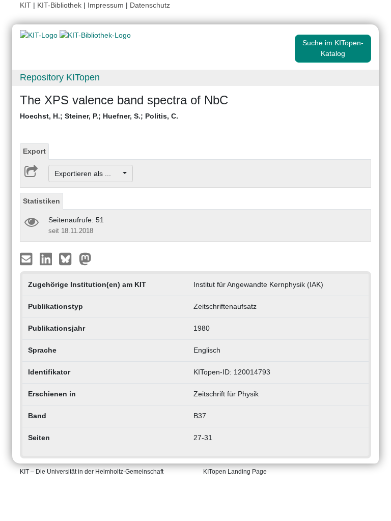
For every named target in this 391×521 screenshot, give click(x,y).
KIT (25, 5)
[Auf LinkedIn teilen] (47, 258)
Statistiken (41, 201)
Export (34, 151)
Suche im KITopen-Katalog (333, 48)
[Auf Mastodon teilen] (85, 258)
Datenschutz (150, 5)
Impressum (106, 5)
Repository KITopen (60, 77)
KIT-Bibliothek (60, 5)
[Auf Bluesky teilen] (68, 258)
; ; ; (99, 116)
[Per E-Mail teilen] (27, 258)
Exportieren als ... (87, 173)
